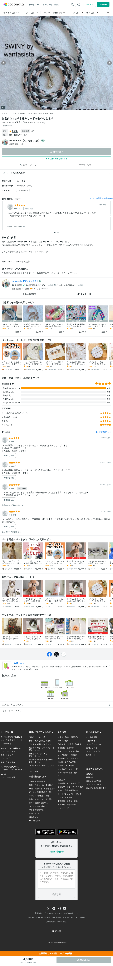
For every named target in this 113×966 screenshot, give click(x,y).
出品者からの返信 (15, 226)
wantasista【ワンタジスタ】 (25, 280)
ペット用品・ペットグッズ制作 (41, 113)
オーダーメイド (23, 190)
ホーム (4, 113)
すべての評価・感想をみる (101, 198)
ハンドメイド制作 (18, 113)
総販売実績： (16, 144)
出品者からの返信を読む (12, 505)
